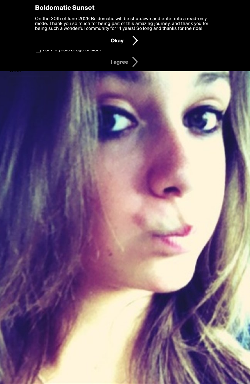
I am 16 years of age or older (72, 50)
